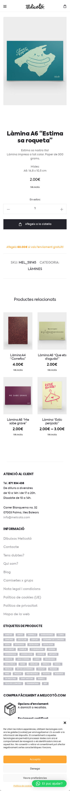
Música (46, 664)
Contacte (11, 547)
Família (22, 649)
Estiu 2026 (48, 645)
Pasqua (17, 674)
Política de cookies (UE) (22, 597)
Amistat (8, 635)
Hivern (51, 649)
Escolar (22, 640)
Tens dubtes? (13, 555)
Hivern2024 (10, 654)
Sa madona (10, 679)
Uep (45, 683)
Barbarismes (47, 635)
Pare (7, 674)
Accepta (35, 759)
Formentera (37, 649)
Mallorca (10, 664)
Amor (20, 635)
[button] (65, 722)
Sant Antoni (27, 679)
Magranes (50, 659)
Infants (53, 654)
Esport (34, 640)
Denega (35, 768)
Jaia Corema (23, 659)
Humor (40, 654)
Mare (22, 664)
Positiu (46, 674)
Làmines (35, 269)
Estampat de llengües (53, 640)
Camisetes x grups (18, 580)
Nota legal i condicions (21, 589)
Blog (7, 572)
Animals (32, 635)
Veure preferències (35, 778)
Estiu (7, 645)
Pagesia (53, 669)
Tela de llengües (13, 683)
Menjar (34, 664)
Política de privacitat (20, 605)
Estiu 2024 (33, 645)
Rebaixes (59, 674)
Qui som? (10, 563)
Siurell (41, 679)
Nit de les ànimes (25, 669)
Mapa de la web (16, 614)
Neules (8, 669)
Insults (8, 659)
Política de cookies (22, 786)
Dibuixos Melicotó (17, 538)
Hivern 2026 (26, 654)
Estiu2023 (19, 645)
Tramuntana (33, 683)
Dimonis (9, 640)
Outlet (41, 669)
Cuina (61, 635)
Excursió (9, 649)
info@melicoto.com (16, 517)
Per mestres (32, 674)
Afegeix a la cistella (37, 224)
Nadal (58, 664)
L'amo (37, 659)
